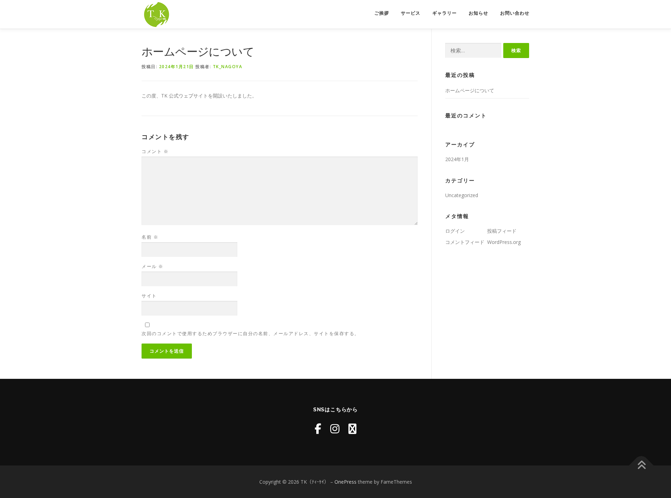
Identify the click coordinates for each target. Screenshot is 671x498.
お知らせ (478, 13)
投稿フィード (502, 231)
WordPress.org (504, 242)
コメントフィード (464, 242)
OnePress (345, 481)
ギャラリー (444, 13)
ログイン (455, 231)
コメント (155, 151)
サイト (149, 296)
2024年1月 (457, 159)
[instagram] (334, 428)
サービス (410, 13)
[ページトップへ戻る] (641, 465)
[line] (352, 428)
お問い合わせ (514, 13)
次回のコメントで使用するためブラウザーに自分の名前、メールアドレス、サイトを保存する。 (251, 333)
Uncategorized (461, 195)
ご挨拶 (381, 13)
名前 (150, 237)
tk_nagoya (228, 67)
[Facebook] (318, 428)
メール (153, 266)
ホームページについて (469, 90)
